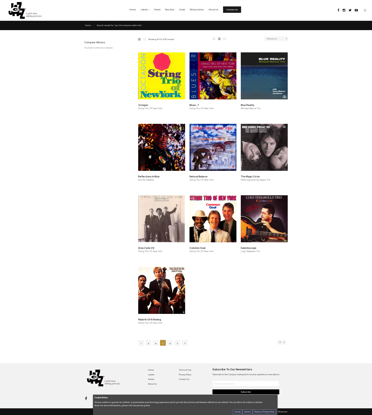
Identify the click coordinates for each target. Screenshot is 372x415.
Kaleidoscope (248, 248)
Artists (157, 9)
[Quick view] (179, 65)
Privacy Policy (185, 374)
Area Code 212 (146, 248)
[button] (179, 56)
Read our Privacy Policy (264, 411)
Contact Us (232, 9)
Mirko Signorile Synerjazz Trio (255, 179)
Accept (237, 411)
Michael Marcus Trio (251, 108)
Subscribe (246, 392)
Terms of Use (185, 370)
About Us (213, 9)
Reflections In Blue (149, 176)
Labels (144, 9)
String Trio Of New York (150, 108)
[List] (145, 39)
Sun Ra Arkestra (146, 179)
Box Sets (169, 9)
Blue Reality (247, 105)
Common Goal (197, 248)
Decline (247, 411)
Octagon (143, 105)
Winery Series (197, 9)
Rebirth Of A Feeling (149, 319)
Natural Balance (198, 176)
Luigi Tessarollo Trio (250, 251)
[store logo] (27, 10)
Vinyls (182, 9)
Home (132, 9)
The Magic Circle (250, 176)
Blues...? (194, 105)
